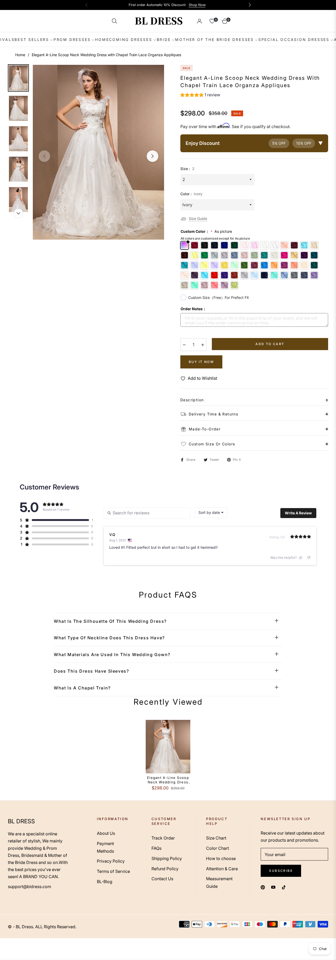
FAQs (156, 848)
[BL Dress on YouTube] (273, 887)
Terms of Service (113, 871)
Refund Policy (164, 868)
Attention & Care (222, 868)
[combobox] (211, 512)
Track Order (163, 838)
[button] (114, 21)
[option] (98, 152)
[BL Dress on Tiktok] (285, 887)
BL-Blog (104, 881)
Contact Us (162, 878)
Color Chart (217, 848)
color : (191, 194)
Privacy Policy (111, 861)
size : (187, 168)
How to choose (221, 858)
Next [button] (152, 156)
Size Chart (216, 838)
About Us (106, 833)
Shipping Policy (166, 858)
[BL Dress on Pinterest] (263, 887)
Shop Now (197, 5)
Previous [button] (44, 156)
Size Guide (198, 218)
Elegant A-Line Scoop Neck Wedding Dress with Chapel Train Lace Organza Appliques (168, 780)
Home (20, 54)
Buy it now (201, 362)
